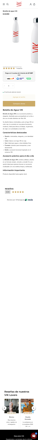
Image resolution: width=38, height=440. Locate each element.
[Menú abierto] (2, 4)
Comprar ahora (19, 104)
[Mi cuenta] (30, 4)
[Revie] (29, 200)
